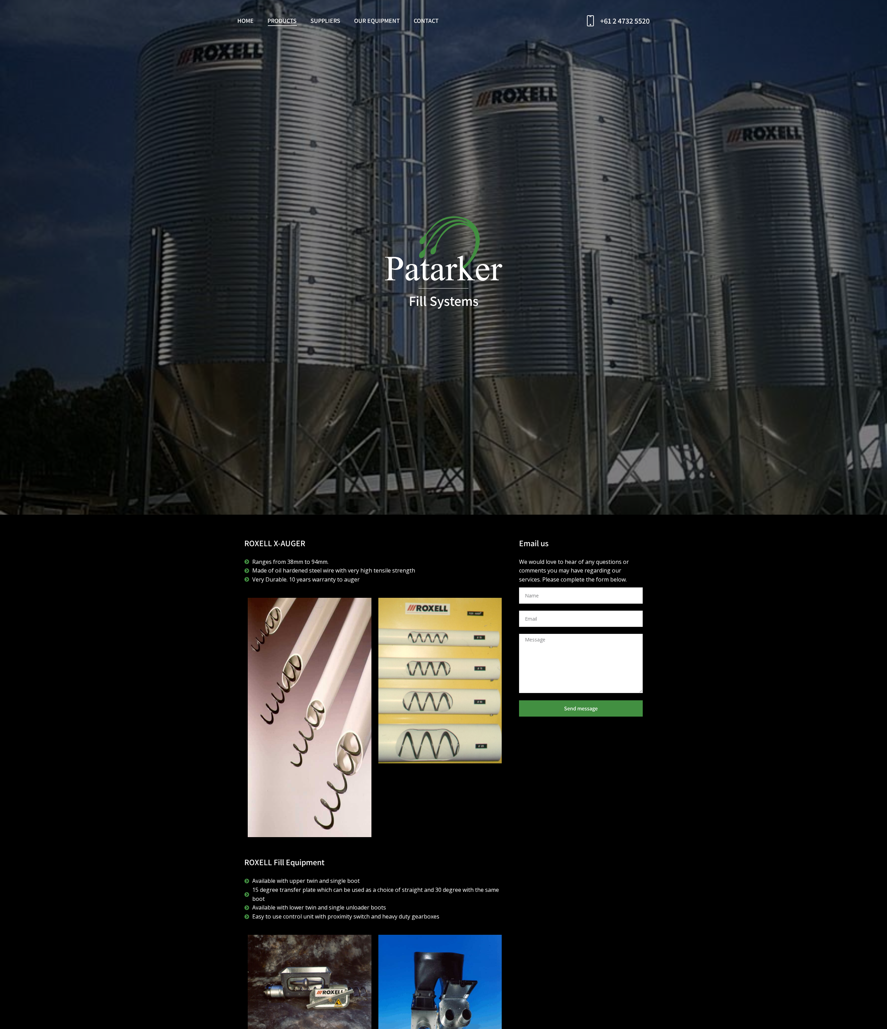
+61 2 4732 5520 (625, 21)
